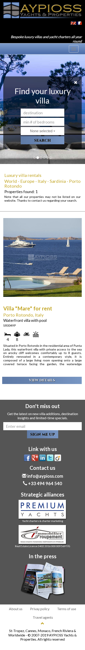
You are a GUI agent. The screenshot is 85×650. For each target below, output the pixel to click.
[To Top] (42, 623)
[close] (75, 83)
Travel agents (43, 617)
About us (15, 609)
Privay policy (39, 609)
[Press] (42, 581)
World (10, 181)
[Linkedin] (42, 457)
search (42, 140)
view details (42, 380)
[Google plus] (34, 457)
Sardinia (58, 181)
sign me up (42, 434)
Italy (42, 181)
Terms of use (66, 609)
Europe (27, 181)
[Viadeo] (57, 457)
